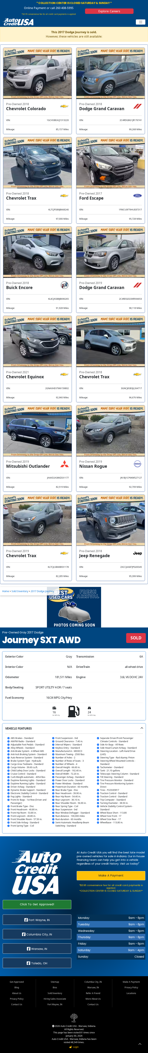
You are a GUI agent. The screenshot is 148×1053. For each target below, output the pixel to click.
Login (75, 1046)
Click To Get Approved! (37, 904)
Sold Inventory (20, 591)
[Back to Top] (140, 1044)
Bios (55, 987)
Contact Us (16, 1004)
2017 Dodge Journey (42, 591)
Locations (131, 993)
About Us (16, 993)
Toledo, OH (38, 963)
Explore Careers (109, 11)
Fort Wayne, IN (39, 920)
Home (5, 591)
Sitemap (55, 981)
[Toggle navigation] (140, 22)
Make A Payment (111, 875)
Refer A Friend (93, 993)
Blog (16, 987)
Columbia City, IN (38, 934)
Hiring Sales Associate (55, 998)
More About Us (93, 998)
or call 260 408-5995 (59, 8)
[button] (74, 778)
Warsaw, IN (38, 949)
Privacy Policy (16, 998)
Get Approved (17, 981)
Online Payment (35, 8)
